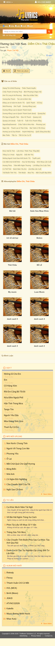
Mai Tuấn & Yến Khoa (37, 128)
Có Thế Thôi (7, 169)
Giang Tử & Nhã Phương (11, 88)
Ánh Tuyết (17, 106)
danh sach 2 (39, 346)
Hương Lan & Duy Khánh (11, 132)
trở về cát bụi (12, 238)
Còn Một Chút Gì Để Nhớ (11, 162)
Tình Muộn (22, 173)
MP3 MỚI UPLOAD (14, 436)
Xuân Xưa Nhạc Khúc (39, 211)
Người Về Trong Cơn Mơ (18, 448)
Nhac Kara (11, 619)
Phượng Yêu (12, 454)
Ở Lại (9, 459)
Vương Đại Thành (9, 99)
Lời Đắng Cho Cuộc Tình (41, 165)
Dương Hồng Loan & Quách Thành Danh (17, 110)
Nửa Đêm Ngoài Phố (13, 397)
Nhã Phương (7, 106)
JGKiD (10, 598)
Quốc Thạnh (30, 103)
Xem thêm (47, 494)
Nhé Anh (10, 474)
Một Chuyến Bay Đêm (43, 173)
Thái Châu (48, 43)
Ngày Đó (19, 155)
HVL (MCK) (12, 588)
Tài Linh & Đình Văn (24, 99)
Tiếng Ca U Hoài (8, 155)
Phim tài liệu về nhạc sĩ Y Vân (21, 525)
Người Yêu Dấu (11, 415)
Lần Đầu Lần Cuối (34, 169)
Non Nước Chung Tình (17, 443)
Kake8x (10, 608)
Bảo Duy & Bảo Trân (31, 95)
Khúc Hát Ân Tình (9, 151)
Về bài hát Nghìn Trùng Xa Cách (22, 517)
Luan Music (39, 292)
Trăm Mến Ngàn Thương (22, 165)
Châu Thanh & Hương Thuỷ (12, 92)
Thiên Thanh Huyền (29, 88)
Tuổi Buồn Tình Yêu (9, 173)
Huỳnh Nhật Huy (28, 132)
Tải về (8, 71)
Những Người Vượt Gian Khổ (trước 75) (16, 158)
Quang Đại (41, 113)
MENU (8, 2)
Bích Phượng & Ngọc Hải (32, 92)
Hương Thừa (7, 165)
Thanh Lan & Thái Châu (19, 128)
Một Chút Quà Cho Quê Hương (21, 464)
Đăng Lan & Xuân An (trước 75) (14, 103)
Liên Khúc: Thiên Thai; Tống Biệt (28, 151)
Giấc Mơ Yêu (28, 155)
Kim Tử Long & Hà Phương (12, 95)
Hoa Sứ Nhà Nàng (28, 162)
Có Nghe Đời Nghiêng (17, 479)
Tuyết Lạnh (36, 158)
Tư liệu (10, 500)
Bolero (39, 238)
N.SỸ (31, 26)
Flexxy (10, 578)
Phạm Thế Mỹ (12, 50)
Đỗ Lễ (39, 265)
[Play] (4, 55)
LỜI (18, 26)
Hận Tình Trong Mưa (13, 403)
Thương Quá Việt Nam (13, 43)
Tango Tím (9, 409)
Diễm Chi (33, 43)
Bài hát (12, 211)
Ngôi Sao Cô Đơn (15, 489)
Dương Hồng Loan (29, 106)
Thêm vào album (22, 71)
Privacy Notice (36, 636)
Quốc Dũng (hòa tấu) (43, 132)
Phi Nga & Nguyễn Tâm (11, 117)
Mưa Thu (31, 173)
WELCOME (44, 2)
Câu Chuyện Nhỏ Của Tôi (18, 484)
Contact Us (48, 636)
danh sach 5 (12, 319)
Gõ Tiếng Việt (10, 35)
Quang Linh (37, 117)
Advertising (23, 636)
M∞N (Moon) (12, 593)
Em (5, 380)
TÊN (12, 26)
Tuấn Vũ (20, 121)
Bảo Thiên (6, 135)
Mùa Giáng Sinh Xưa (13, 421)
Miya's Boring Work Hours (18, 614)
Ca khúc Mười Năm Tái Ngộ (20, 507)
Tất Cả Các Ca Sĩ (25, 135)
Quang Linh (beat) (9, 121)
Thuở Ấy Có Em (11, 427)
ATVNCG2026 (13, 603)
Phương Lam (40, 124)
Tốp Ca (14, 135)
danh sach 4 (39, 319)
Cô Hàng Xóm (10, 386)
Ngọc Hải (6, 128)
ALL (6, 26)
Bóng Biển (11, 469)
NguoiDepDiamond (9, 124)
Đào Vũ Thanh (26, 117)
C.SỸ (24, 26)
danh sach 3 (12, 346)
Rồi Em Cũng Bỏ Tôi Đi (14, 392)
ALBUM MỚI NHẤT (14, 566)
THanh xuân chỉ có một (18, 583)
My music (12, 292)
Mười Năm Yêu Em (19, 169)
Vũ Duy (39, 103)
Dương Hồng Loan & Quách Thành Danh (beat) (19, 113)
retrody (10, 573)
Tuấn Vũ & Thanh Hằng (33, 121)
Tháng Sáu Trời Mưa (16, 532)
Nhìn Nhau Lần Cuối (44, 162)
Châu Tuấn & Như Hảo (26, 124)
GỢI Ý (9, 368)
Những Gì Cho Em (12, 374)
